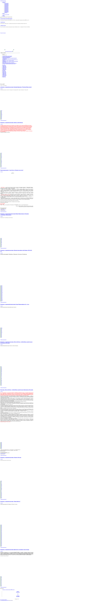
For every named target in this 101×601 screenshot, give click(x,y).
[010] (1, 114)
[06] (1, 242)
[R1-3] (1, 285)
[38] (1, 373)
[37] (1, 382)
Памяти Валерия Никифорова (6, 57)
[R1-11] (1, 292)
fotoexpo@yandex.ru (3, 209)
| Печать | (1, 88)
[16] (1, 161)
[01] (1, 111)
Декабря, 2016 (4, 69)
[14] (1, 154)
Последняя (17, 596)
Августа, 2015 (4, 75)
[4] (1, 240)
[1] (1, 243)
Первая (18, 591)
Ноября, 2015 (4, 73)
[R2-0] (1, 298)
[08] (1, 116)
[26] (1, 542)
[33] (1, 370)
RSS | (1, 599)
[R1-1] (1, 286)
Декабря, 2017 (4, 66)
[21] (1, 487)
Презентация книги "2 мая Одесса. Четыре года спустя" (11, 170)
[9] (1, 155)
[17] (1, 160)
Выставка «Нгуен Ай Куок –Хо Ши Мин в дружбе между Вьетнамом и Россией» (16, 389)
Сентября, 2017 (4, 67)
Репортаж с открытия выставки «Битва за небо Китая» (11, 122)
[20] (1, 484)
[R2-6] (1, 295)
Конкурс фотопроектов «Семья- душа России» (8, 62)
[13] (1, 157)
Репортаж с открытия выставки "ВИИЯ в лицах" (9, 589)
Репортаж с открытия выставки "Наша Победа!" (10, 501)
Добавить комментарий (3, 120)
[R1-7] (1, 300)
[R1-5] (1, 287)
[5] (1, 159)
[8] (1, 381)
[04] (1, 117)
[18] (1, 543)
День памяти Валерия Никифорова (7, 56)
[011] (1, 110)
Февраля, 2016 (4, 72)
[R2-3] (1, 293)
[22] (1, 489)
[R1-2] (1, 296)
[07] (1, 333)
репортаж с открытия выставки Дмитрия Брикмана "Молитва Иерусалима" (16, 87)
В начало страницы (4, 599)
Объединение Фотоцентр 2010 (4, 600)
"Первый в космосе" (3, 25)
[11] (1, 162)
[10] (1, 371)
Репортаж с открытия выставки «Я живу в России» (10, 457)
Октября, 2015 (4, 74)
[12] (1, 165)
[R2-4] (1, 290)
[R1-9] (1, 297)
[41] (1, 380)
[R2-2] (1, 291)
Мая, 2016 (4, 70)
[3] (1, 166)
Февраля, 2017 (4, 68)
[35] (1, 378)
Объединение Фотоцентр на (8, 51)
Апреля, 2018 (4, 65)
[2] (1, 366)
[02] (1, 112)
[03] (1, 336)
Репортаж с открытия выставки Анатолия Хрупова (9, 63)
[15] (1, 156)
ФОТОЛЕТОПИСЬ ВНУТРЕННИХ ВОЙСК (6, 18)
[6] (1, 376)
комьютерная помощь (3, 0)
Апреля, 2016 (4, 71)
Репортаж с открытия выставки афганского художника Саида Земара (14, 549)
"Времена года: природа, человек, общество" (8, 60)
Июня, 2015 (4, 76)
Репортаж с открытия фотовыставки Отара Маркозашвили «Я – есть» (14, 304)
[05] (1, 115)
